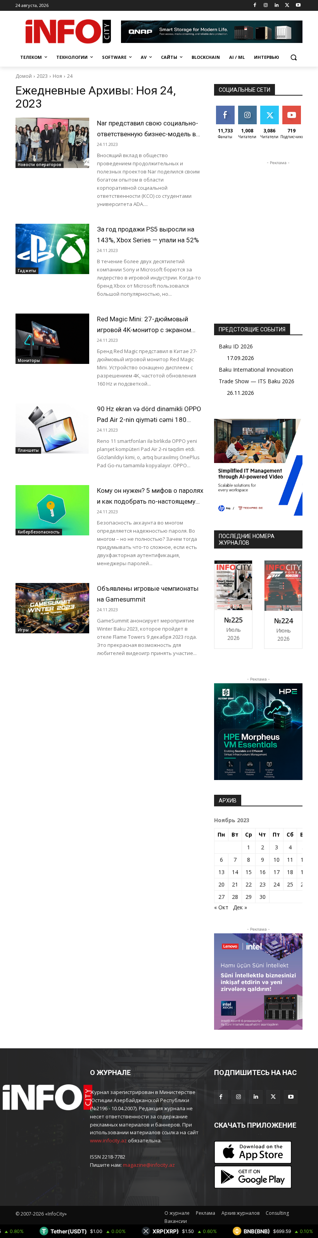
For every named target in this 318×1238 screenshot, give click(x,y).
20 (221, 884)
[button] (293, 57)
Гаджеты (27, 270)
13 (221, 872)
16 (262, 872)
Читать (247, 108)
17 (276, 872)
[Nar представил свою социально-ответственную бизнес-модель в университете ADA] (52, 143)
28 (235, 896)
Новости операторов (39, 164)
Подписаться (297, 108)
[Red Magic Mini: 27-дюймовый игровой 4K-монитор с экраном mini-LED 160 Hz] (52, 339)
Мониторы (29, 360)
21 (235, 884)
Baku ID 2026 (236, 346)
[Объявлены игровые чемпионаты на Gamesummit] (52, 608)
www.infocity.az (108, 1140)
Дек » (240, 907)
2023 (42, 76)
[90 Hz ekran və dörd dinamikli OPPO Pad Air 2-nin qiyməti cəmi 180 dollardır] (52, 428)
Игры (23, 630)
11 (290, 859)
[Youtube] (298, 5)
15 (248, 872)
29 (248, 896)
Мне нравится (226, 111)
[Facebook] (255, 5)
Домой (24, 76)
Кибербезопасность (39, 532)
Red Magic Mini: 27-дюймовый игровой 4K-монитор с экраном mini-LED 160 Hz (144, 330)
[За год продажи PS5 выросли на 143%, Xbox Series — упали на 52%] (52, 249)
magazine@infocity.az (149, 1164)
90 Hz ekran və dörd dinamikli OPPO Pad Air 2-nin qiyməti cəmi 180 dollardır (149, 419)
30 (262, 896)
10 (276, 859)
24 (70, 76)
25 (290, 884)
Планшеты (28, 450)
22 (248, 884)
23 (262, 884)
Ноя (57, 76)
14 (235, 872)
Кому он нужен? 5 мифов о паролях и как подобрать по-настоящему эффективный (150, 501)
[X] (287, 5)
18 (290, 872)
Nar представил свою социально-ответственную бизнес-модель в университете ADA (147, 134)
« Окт (221, 907)
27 (221, 896)
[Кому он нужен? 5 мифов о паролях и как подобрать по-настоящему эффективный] (52, 510)
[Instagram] (265, 5)
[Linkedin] (276, 5)
